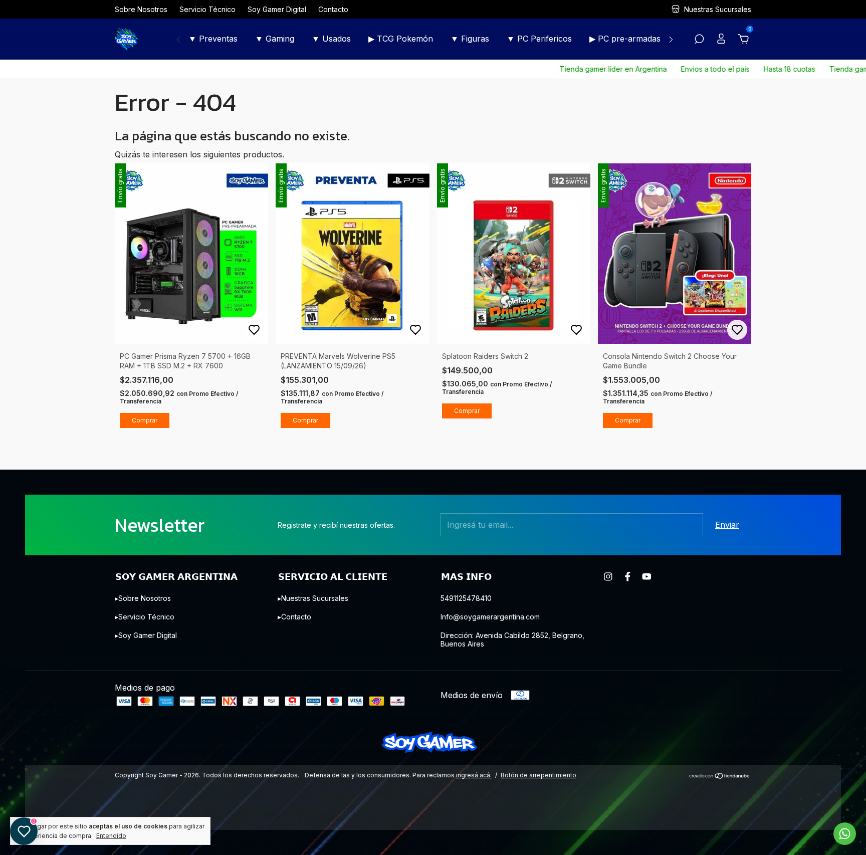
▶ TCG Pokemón (400, 39)
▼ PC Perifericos (539, 39)
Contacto (333, 9)
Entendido (111, 835)
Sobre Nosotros (141, 9)
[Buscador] (699, 40)
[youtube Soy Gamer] (647, 576)
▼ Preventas (213, 39)
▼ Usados (331, 39)
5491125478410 (466, 598)
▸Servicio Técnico (144, 616)
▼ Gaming (274, 39)
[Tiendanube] (720, 776)
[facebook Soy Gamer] (627, 576)
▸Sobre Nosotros (143, 598)
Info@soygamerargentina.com (490, 616)
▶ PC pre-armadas (625, 39)
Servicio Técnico (207, 9)
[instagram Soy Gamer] (608, 576)
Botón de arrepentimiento (538, 775)
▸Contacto (294, 616)
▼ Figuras (470, 39)
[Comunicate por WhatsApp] (844, 833)
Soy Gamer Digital (277, 9)
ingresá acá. (474, 775)
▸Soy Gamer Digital (146, 635)
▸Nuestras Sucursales (313, 598)
